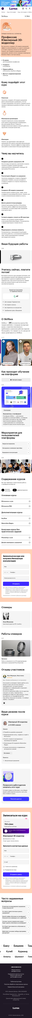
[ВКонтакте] (4, 703)
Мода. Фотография (11, 12)
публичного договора (21, 595)
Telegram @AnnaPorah (16, 975)
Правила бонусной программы (16, 987)
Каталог (3, 12)
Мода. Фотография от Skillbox (25, 12)
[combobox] (6, 572)
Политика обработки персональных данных (16, 984)
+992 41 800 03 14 (16, 967)
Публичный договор (16, 981)
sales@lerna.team (16, 971)
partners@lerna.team (16, 977)
